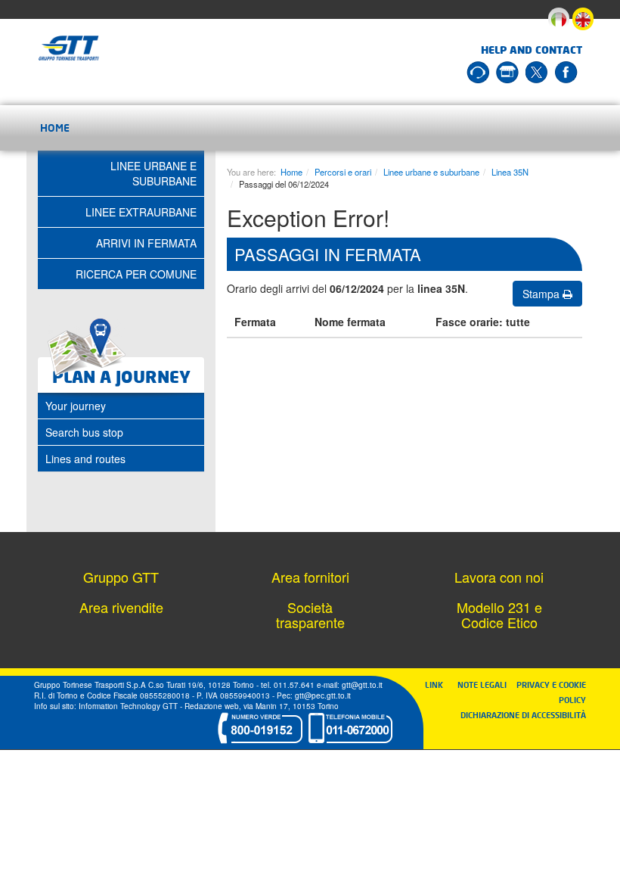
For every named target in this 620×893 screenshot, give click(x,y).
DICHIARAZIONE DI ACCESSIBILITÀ (523, 715)
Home (55, 127)
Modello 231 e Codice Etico (499, 614)
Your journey (75, 405)
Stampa (542, 293)
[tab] (121, 405)
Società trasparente (310, 614)
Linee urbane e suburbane (431, 172)
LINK (438, 684)
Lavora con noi (499, 577)
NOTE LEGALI (485, 684)
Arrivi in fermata (146, 242)
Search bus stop (84, 432)
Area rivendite (121, 607)
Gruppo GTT (121, 577)
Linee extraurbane (141, 211)
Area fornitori (310, 577)
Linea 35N (510, 172)
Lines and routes (85, 458)
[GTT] (69, 48)
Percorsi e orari (343, 172)
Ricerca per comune (136, 274)
